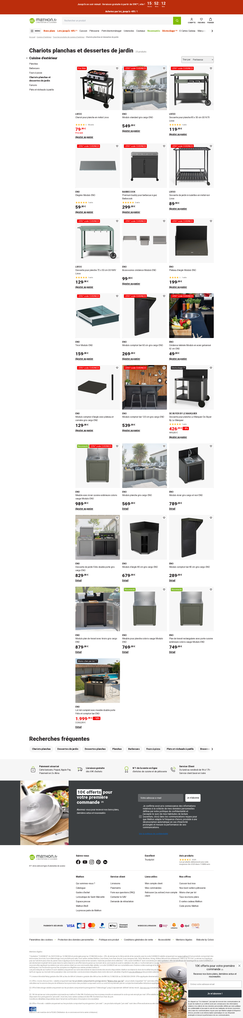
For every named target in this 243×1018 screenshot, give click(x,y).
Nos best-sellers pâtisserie (192, 888)
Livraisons (115, 883)
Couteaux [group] (140, 31)
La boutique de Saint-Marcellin (90, 897)
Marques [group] (202, 31)
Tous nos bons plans (189, 897)
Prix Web (82, 68)
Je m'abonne (193, 797)
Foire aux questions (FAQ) (122, 892)
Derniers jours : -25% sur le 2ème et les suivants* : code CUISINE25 (121, 11)
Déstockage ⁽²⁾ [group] (169, 31)
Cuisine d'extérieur (44, 37)
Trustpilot (149, 859)
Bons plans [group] (49, 31)
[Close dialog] (239, 965)
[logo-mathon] (43, 20)
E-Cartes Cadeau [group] (187, 31)
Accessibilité (164, 939)
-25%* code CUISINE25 (135, 68)
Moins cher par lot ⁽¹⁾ (87, 661)
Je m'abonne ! (214, 993)
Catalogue (80, 888)
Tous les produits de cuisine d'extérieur (69, 37)
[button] (210, 21)
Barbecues (34, 68)
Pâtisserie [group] (94, 31)
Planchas (33, 63)
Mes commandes (153, 888)
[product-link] (97, 102)
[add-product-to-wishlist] (117, 68)
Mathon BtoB (82, 906)
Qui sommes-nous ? (85, 883)
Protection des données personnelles (76, 939)
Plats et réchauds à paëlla (41, 89)
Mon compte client (153, 883)
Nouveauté (83, 446)
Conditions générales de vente (138, 939)
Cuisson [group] (83, 31)
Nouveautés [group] (153, 31)
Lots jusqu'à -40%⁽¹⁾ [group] (67, 31)
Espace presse (83, 901)
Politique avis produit (109, 939)
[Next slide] (207, 31)
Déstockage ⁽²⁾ (178, 368)
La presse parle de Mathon (88, 910)
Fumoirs (33, 85)
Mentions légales (184, 939)
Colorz (211, 939)
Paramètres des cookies (41, 939)
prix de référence (58, 983)
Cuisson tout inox (187, 883)
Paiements (115, 888)
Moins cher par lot (187, 892)
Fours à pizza (35, 72)
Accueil (32, 37)
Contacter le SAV (118, 897)
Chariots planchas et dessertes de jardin (40, 79)
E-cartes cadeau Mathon (190, 901)
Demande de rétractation (122, 901)
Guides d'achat (83, 892)
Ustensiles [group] (129, 31)
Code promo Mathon (189, 906)
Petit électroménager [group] (112, 31)
